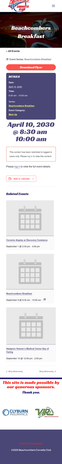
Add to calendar (22, 178)
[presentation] (30, 218)
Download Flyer (31, 67)
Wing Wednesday (15, 371)
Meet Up (13, 114)
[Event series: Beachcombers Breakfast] (44, 299)
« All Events (13, 51)
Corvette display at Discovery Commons (27, 240)
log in (30, 156)
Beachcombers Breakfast (21, 105)
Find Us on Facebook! (31, 443)
